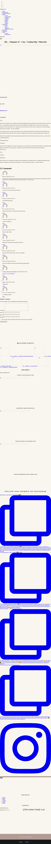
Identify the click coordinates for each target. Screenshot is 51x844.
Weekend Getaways (6, 13)
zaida (3, 282)
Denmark (7, 17)
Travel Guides (5, 12)
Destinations (4, 24)
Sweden (6, 23)
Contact (6, 33)
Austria (6, 15)
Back (1, 38)
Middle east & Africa (9, 28)
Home (3, 11)
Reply (3, 181)
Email (1, 314)
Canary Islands (8, 16)
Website (1, 317)
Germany (7, 18)
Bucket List (4, 31)
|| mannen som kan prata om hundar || (9, 271)
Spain (6, 22)
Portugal (6, 21)
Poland (6, 20)
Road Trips (4, 30)
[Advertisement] (25, 332)
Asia (6, 26)
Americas (7, 27)
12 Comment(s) (3, 117)
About (3, 32)
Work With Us (8, 34)
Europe (3, 14)
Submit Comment (3, 321)
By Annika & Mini (3, 97)
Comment (2, 310)
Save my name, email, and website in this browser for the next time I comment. (16, 319)
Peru (6, 110)
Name (1, 312)
